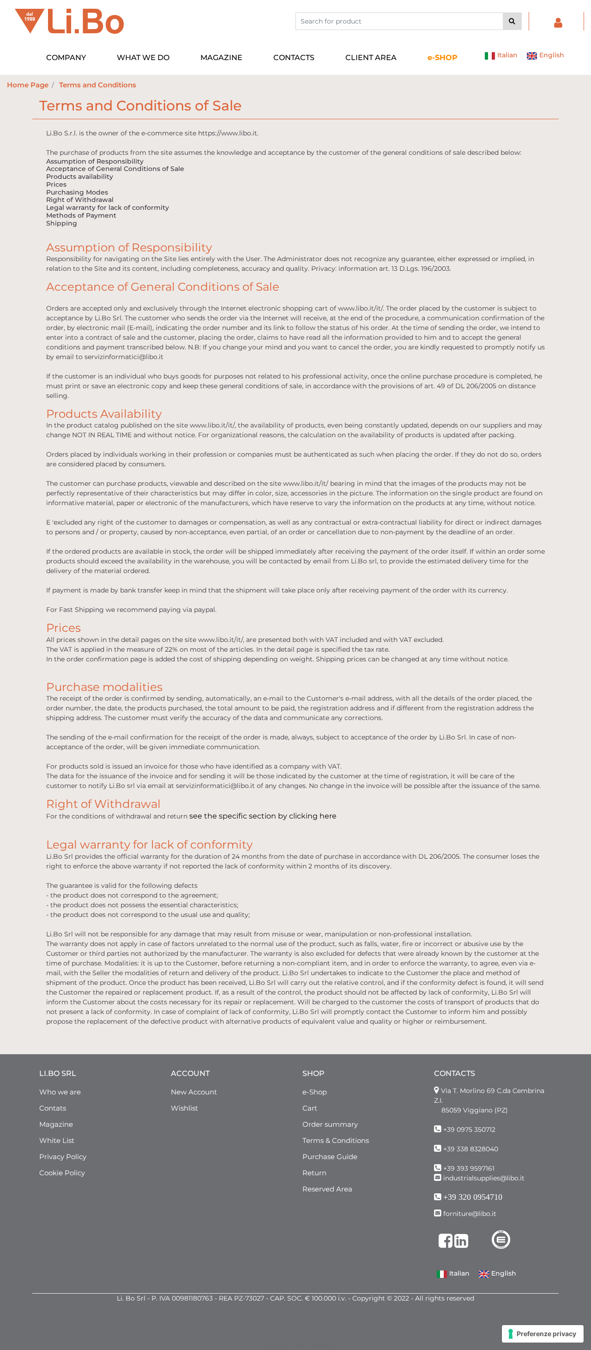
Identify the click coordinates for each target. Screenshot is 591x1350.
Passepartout (315, 1345)
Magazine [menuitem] (56, 1124)
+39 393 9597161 (469, 1168)
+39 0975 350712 (469, 1129)
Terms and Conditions (97, 84)
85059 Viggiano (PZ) (474, 1110)
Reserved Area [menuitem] (327, 1189)
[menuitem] (442, 58)
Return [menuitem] (314, 1172)
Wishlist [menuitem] (184, 1108)
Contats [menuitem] (52, 1108)
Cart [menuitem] (309, 1108)
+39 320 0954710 (472, 1197)
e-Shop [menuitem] (314, 1091)
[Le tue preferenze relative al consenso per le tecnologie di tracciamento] (543, 1334)
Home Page (27, 84)
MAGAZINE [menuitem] (221, 57)
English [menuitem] (550, 55)
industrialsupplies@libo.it (484, 1178)
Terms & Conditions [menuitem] (335, 1140)
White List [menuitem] (56, 1140)
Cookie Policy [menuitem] (62, 1172)
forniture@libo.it (469, 1214)
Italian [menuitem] (506, 55)
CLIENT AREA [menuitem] (371, 57)
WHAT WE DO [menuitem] (143, 57)
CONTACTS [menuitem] (293, 57)
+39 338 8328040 (470, 1149)
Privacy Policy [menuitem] (62, 1156)
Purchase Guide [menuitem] (329, 1156)
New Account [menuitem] (194, 1091)
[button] (512, 21)
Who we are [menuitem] (60, 1091)
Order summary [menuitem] (330, 1124)
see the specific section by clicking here (263, 816)
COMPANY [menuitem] (66, 57)
